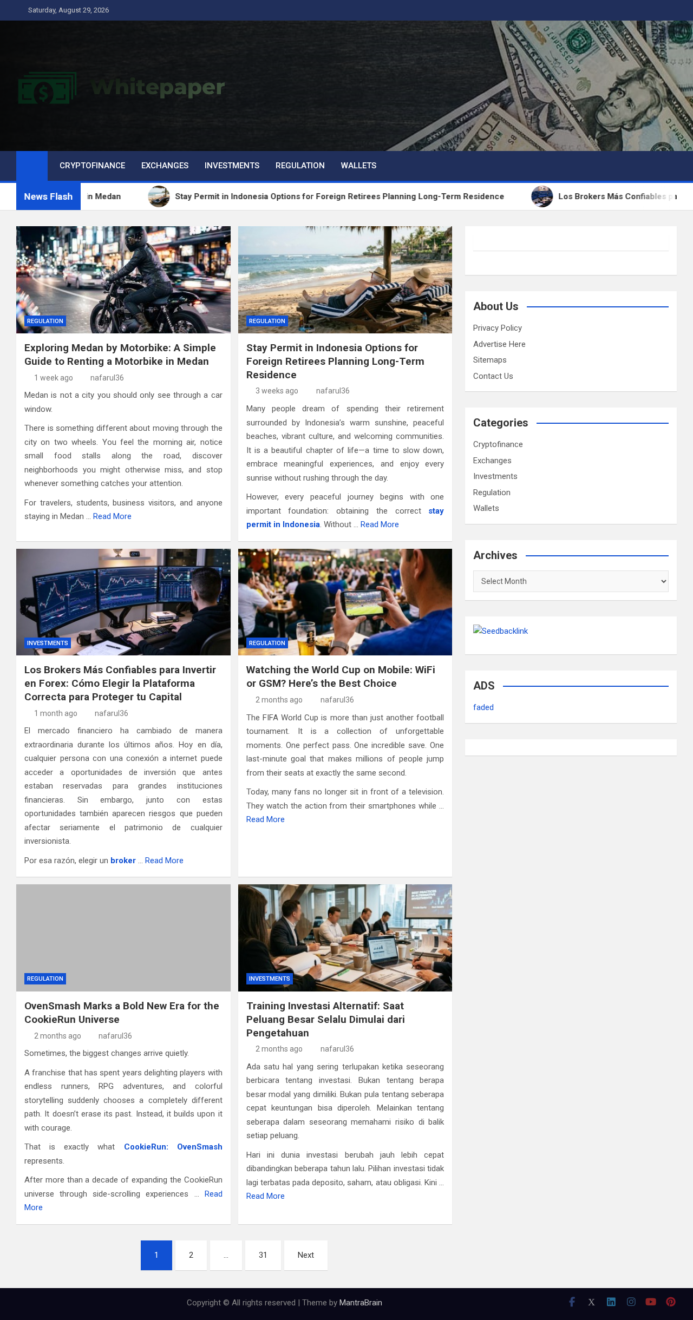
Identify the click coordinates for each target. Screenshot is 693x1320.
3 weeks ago (277, 390)
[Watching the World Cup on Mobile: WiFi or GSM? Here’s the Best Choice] (345, 602)
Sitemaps (490, 360)
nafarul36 (107, 377)
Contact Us (493, 376)
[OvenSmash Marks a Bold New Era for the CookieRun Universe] (123, 937)
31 (263, 1255)
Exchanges (164, 165)
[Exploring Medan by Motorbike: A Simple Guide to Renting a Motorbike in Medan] (123, 279)
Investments (232, 165)
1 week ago (53, 377)
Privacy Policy (497, 328)
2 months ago (279, 699)
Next (306, 1255)
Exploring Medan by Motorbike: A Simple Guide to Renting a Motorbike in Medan (120, 354)
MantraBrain (360, 1303)
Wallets (358, 165)
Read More (112, 516)
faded (483, 707)
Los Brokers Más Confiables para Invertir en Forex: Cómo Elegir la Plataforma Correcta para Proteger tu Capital (120, 683)
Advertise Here (499, 344)
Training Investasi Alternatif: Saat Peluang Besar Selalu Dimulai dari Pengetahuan (325, 1019)
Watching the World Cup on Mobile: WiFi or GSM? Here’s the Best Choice (340, 676)
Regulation (300, 165)
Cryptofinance (92, 165)
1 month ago (55, 713)
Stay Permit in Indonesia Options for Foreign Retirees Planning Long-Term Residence (335, 361)
